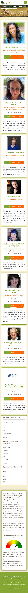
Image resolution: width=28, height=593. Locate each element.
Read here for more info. (14, 588)
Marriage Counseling (8, 422)
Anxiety (4, 427)
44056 (4, 479)
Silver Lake (5, 459)
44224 (4, 471)
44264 (4, 482)
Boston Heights (6, 447)
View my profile (20, 57)
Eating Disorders (7, 433)
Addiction (5, 425)
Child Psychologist (7, 430)
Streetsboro (6, 450)
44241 (4, 474)
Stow (4, 456)
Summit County (16, 522)
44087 (4, 476)
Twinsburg (5, 453)
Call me (13, 57)
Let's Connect (7, 57)
